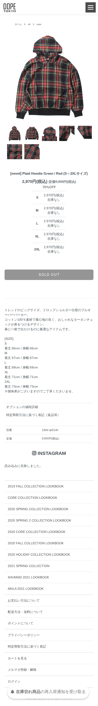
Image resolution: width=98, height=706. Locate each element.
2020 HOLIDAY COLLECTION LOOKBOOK (39, 554)
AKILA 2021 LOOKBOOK (26, 588)
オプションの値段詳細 (22, 407)
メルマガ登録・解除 (22, 669)
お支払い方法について (24, 600)
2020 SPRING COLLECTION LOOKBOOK (38, 509)
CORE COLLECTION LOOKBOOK (32, 497)
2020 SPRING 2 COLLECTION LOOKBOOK (39, 520)
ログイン (14, 681)
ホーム (18, 24)
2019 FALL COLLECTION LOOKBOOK (36, 486)
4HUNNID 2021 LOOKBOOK (28, 577)
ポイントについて (20, 623)
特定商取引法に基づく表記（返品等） (33, 415)
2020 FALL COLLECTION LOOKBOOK (36, 543)
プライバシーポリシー (24, 635)
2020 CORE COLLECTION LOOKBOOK (36, 532)
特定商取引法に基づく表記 (27, 646)
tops (39, 24)
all (29, 24)
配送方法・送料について (25, 612)
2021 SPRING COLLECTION (28, 566)
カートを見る (17, 658)
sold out (49, 274)
